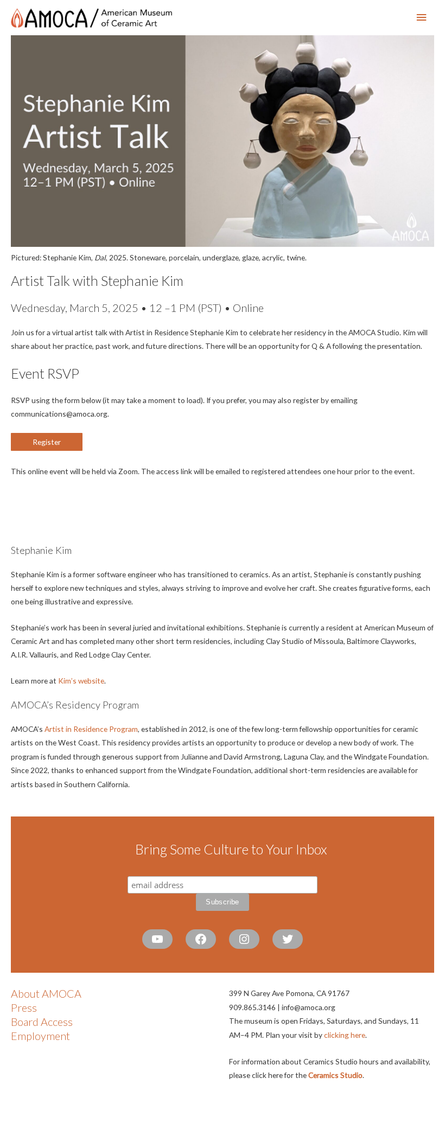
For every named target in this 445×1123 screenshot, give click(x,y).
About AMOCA (46, 993)
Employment (40, 1035)
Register (47, 441)
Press (24, 1007)
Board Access (42, 1021)
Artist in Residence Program (91, 728)
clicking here (344, 1034)
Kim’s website (81, 680)
